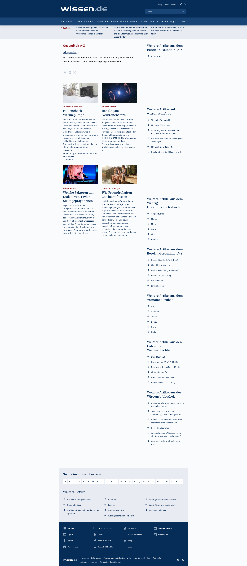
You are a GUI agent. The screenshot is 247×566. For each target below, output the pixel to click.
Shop (160, 4)
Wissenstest (67, 21)
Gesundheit (102, 21)
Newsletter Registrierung (110, 562)
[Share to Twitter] (74, 72)
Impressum (84, 558)
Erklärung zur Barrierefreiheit (138, 558)
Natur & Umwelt (128, 21)
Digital (173, 21)
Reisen (114, 21)
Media (173, 4)
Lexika (183, 21)
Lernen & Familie (84, 21)
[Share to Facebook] (70, 72)
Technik (143, 21)
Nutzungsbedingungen (89, 562)
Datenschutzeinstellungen (114, 558)
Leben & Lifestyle (159, 21)
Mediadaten (157, 558)
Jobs (167, 4)
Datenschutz (96, 558)
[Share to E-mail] (65, 72)
